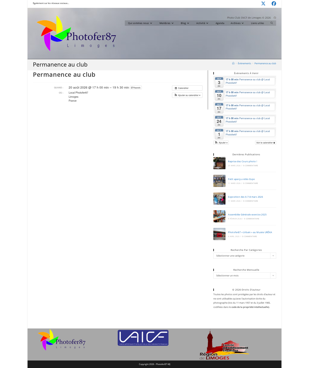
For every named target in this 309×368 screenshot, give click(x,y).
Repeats (137, 87)
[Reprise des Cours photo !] (219, 163)
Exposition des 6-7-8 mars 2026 (245, 196)
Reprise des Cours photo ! (242, 161)
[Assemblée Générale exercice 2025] (219, 216)
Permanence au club (265, 63)
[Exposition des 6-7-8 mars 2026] (219, 198)
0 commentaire (250, 165)
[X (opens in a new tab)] (260, 3)
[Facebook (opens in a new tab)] (271, 3)
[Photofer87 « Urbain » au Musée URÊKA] (219, 234)
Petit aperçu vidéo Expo (241, 179)
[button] (187, 95)
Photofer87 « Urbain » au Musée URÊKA (250, 232)
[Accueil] (233, 63)
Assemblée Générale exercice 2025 (247, 214)
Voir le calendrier (264, 142)
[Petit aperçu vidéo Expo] (219, 181)
